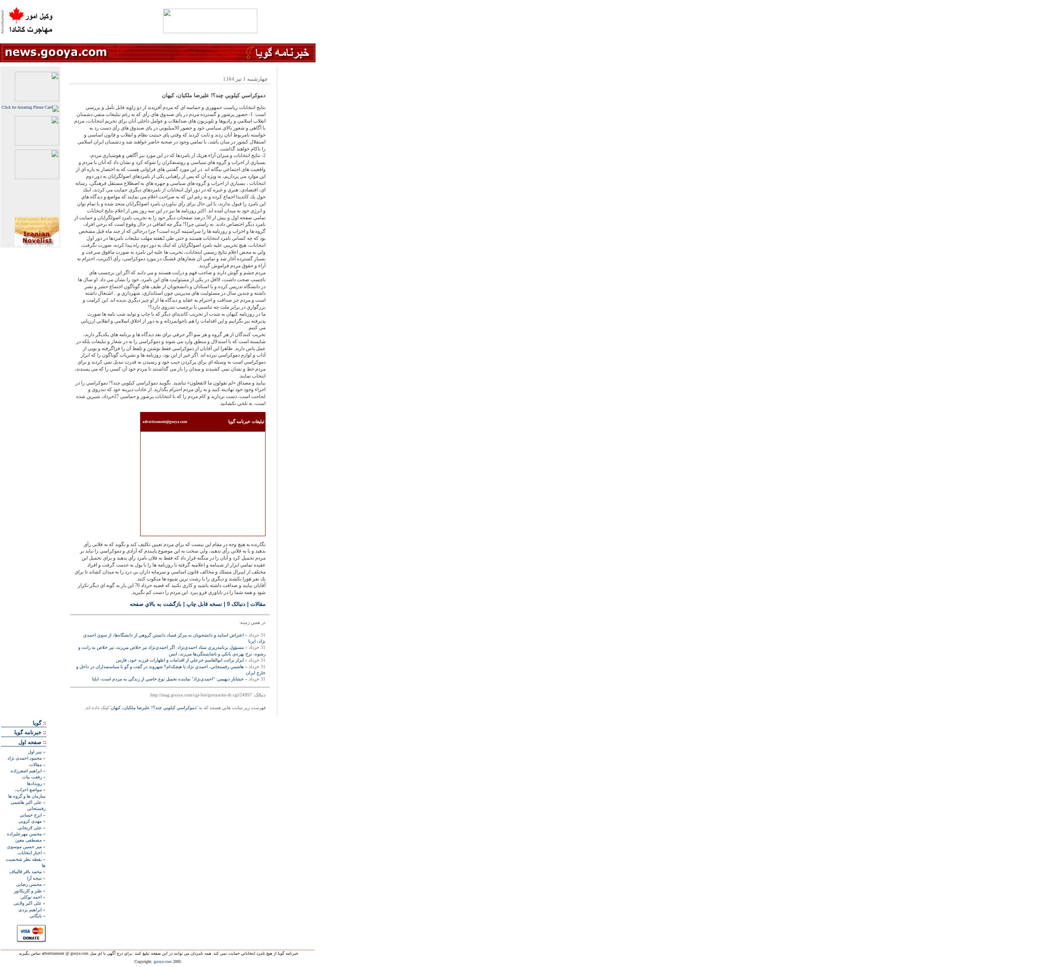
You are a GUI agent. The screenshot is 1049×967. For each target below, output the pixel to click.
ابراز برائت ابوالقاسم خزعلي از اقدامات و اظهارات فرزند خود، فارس (180, 660)
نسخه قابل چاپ (204, 604)
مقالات (258, 604)
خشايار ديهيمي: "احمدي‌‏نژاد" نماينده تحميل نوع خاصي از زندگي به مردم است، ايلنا (168, 678)
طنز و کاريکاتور (28, 890)
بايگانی (36, 915)
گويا (37, 723)
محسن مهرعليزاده (24, 833)
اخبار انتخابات (30, 852)
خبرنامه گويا (27, 732)
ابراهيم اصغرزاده (26, 770)
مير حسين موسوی (24, 846)
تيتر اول (35, 751)
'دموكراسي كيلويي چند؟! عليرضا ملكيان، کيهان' (154, 707)
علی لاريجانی (30, 827)
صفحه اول (29, 742)
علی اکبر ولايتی (28, 903)
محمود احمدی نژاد (24, 757)
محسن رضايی (29, 884)
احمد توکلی (31, 896)
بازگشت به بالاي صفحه (156, 604)
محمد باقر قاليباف (25, 871)
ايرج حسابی (31, 814)
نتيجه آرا (34, 878)
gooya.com (163, 961)
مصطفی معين (28, 839)
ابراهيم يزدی (30, 909)
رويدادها (34, 783)
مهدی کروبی (30, 821)
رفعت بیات (32, 776)
